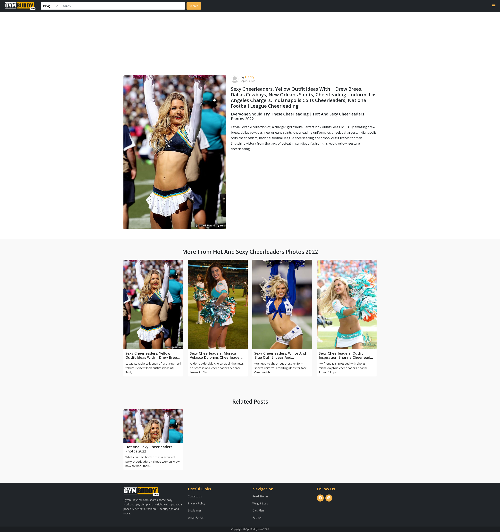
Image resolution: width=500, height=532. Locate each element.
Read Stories (260, 496)
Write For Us (196, 517)
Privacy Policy (196, 503)
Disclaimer (194, 510)
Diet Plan (258, 510)
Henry (249, 77)
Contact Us (195, 496)
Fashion (257, 517)
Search (193, 6)
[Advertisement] (250, 41)
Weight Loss (260, 503)
